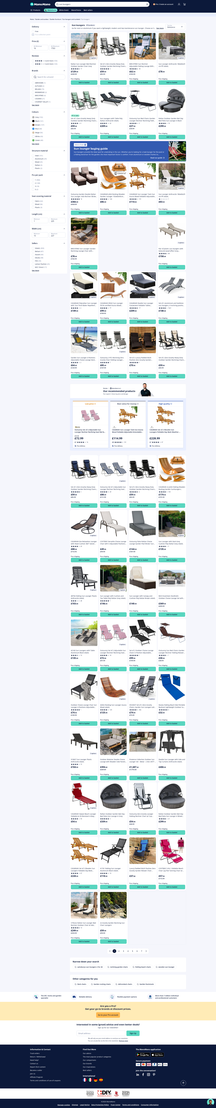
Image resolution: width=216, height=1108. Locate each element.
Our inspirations (89, 1067)
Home (32, 19)
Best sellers (87, 1070)
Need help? (34, 1060)
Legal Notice (85, 1105)
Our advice (87, 1053)
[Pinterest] (154, 1074)
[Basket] (184, 4)
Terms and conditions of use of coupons (45, 1080)
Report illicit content (37, 1067)
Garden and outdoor (42, 19)
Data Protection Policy (100, 1105)
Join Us (32, 1074)
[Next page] (146, 951)
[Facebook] (143, 1074)
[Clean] (147, 4)
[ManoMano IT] (90, 1080)
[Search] (57, 4)
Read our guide (156, 158)
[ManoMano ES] (101, 1080)
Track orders (35, 1053)
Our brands (87, 1063)
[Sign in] (179, 4)
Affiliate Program (36, 1077)
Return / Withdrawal (37, 1057)
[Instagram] (148, 1074)
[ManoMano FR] (85, 1080)
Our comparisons (89, 1060)
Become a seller (36, 1070)
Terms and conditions (130, 1105)
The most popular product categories (97, 1057)
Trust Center (115, 1105)
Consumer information (150, 1105)
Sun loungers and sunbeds (71, 19)
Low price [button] (89, 404)
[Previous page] (110, 951)
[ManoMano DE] (95, 1080)
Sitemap (75, 1105)
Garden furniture (55, 19)
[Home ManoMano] (40, 4)
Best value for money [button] (126, 404)
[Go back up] (183, 1083)
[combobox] (175, 26)
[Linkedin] (137, 1074)
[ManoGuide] (210, 1102)
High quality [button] (164, 404)
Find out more (123, 1041)
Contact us (34, 1063)
